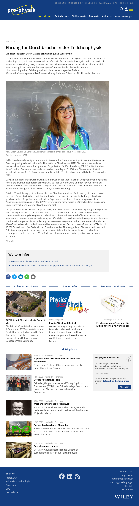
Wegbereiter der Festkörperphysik (52, 403)
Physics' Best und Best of (62, 323)
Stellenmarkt (79, 16)
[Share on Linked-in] (20, 276)
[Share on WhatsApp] (26, 276)
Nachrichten (45, 16)
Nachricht (49, 355)
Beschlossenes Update (46, 446)
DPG (115, 3)
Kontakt (129, 486)
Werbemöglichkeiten (122, 478)
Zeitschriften (62, 16)
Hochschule (126, 3)
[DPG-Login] (126, 9)
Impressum (127, 475)
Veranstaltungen (124, 16)
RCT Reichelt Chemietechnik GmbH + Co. (25, 321)
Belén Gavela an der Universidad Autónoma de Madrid (35, 261)
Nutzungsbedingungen (121, 482)
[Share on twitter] (14, 276)
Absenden (124, 386)
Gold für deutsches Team (47, 379)
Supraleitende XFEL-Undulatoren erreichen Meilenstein (57, 360)
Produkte (94, 16)
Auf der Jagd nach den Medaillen (51, 425)
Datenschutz (126, 471)
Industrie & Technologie (82, 3)
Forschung (59, 3)
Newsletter (127, 489)
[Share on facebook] (8, 276)
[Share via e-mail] (33, 276)
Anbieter (107, 16)
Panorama (105, 3)
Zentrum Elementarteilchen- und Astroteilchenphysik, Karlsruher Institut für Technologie (51, 265)
